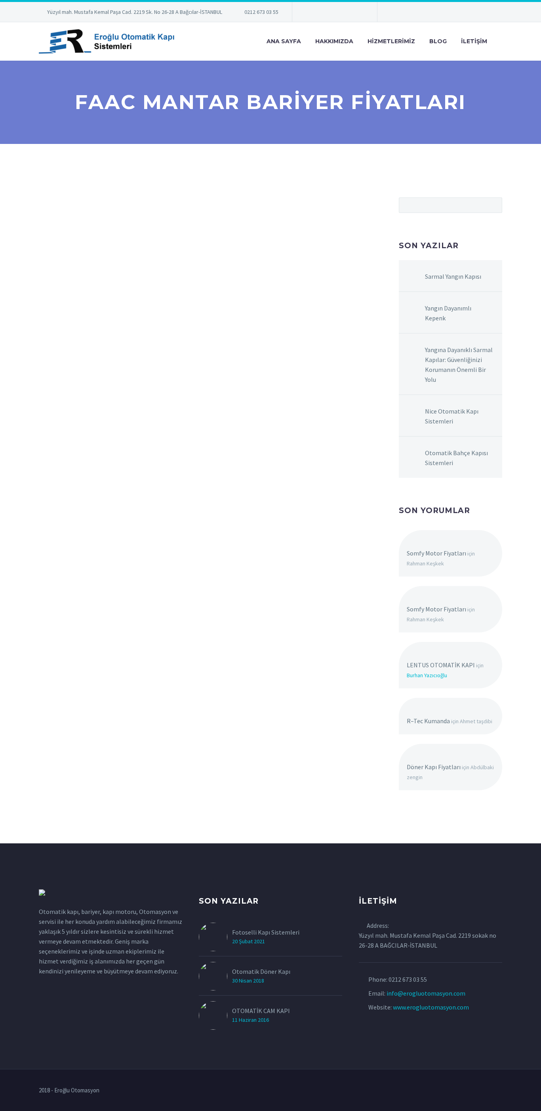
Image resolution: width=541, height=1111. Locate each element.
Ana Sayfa (284, 41)
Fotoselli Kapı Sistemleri (265, 932)
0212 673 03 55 (261, 11)
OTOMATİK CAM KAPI (261, 1011)
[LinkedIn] (310, 13)
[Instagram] (334, 13)
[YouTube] (358, 13)
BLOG (438, 41)
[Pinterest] (346, 13)
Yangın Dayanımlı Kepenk (448, 313)
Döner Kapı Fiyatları (434, 767)
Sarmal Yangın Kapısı (453, 276)
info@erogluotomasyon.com (426, 993)
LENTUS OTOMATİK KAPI (441, 665)
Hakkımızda (334, 41)
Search (493, 205)
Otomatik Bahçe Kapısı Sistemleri (456, 458)
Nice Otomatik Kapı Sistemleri (451, 416)
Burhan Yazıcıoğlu (427, 675)
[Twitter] (322, 13)
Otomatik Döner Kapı (261, 971)
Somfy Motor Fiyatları (436, 553)
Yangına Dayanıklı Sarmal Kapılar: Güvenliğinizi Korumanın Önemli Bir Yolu (459, 364)
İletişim (474, 41)
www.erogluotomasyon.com (431, 1007)
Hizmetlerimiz (391, 41)
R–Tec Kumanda (428, 721)
